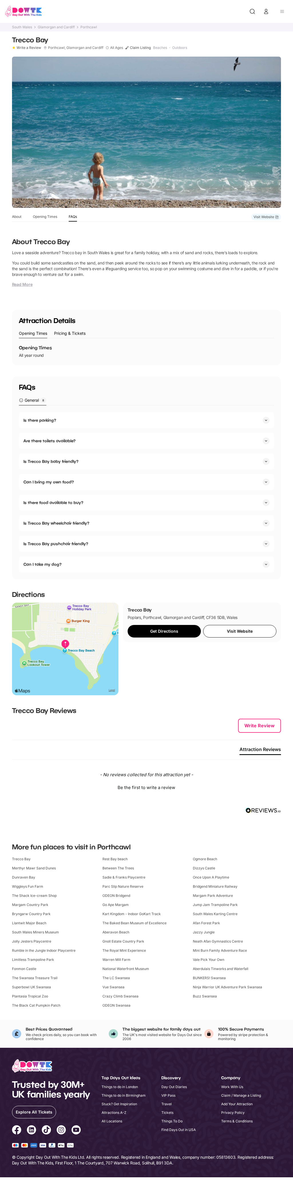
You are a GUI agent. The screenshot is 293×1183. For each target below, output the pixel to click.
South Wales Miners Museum (35, 932)
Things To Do (172, 1121)
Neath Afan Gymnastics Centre (218, 941)
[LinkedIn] (31, 1130)
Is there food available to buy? (53, 502)
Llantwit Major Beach (29, 923)
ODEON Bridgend (116, 895)
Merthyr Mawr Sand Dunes (34, 868)
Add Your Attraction (237, 1104)
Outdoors (179, 48)
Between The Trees (118, 868)
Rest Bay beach (115, 859)
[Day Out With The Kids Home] (23, 11)
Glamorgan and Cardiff (56, 27)
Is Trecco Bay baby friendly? (50, 461)
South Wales (22, 27)
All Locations (112, 1121)
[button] (146, 786)
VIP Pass (168, 1095)
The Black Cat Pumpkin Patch (36, 1005)
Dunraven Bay (23, 877)
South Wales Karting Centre (215, 914)
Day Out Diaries (174, 1087)
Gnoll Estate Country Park (123, 941)
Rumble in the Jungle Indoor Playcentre (44, 950)
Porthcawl (88, 27)
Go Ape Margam (115, 905)
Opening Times (45, 216)
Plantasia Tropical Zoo (30, 996)
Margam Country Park (30, 905)
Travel (166, 1104)
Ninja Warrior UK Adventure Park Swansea (227, 987)
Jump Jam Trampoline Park (215, 905)
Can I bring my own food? (48, 481)
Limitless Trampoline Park (33, 959)
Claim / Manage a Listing (241, 1095)
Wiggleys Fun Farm (27, 886)
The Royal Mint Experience (124, 950)
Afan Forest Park (206, 923)
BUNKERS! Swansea (209, 978)
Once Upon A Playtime (211, 877)
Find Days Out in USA (178, 1130)
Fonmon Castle (24, 969)
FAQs (73, 216)
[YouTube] (76, 1130)
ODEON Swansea (116, 1005)
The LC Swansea (116, 978)
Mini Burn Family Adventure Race (220, 950)
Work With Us (232, 1087)
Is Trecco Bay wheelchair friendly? (56, 523)
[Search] (252, 11)
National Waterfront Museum (125, 969)
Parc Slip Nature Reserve (122, 886)
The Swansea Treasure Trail (35, 978)
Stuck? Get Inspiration (119, 1104)
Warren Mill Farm (116, 959)
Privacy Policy (233, 1112)
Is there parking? (39, 420)
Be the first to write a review (146, 787)
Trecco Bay (21, 859)
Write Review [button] (259, 725)
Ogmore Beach (205, 859)
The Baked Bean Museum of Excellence (134, 923)
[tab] (33, 333)
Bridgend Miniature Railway (215, 886)
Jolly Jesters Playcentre (31, 941)
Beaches (160, 48)
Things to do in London (120, 1087)
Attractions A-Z (114, 1112)
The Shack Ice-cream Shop (34, 895)
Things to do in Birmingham (124, 1095)
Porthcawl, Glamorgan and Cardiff (75, 48)
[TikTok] (46, 1130)
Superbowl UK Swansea (31, 987)
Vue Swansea (113, 987)
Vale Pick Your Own (208, 959)
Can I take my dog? (42, 564)
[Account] (266, 11)
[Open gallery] (146, 132)
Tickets (167, 1112)
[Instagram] (61, 1130)
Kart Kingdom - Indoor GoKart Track (131, 914)
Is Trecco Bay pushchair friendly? (55, 543)
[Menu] (282, 11)
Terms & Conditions (237, 1121)
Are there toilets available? (49, 440)
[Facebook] (16, 1130)
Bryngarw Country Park (31, 914)
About (16, 216)
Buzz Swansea (205, 996)
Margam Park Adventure (213, 895)
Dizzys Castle (204, 868)
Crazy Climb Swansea (120, 996)
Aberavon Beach (115, 932)
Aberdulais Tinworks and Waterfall (220, 969)
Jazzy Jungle (204, 932)
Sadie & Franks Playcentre (123, 877)
